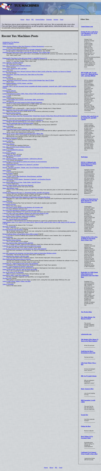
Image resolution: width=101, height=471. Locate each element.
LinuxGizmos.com (87, 26)
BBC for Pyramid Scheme (88, 376)
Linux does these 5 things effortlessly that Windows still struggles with (23, 207)
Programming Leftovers (9, 90)
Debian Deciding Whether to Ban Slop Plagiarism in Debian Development (23, 46)
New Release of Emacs (9, 204)
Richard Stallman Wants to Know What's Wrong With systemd (20, 234)
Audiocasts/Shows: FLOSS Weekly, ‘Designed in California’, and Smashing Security (27, 179)
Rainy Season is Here (87, 389)
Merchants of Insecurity (9, 226)
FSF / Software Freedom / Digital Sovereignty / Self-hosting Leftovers (22, 158)
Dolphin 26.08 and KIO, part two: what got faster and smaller (20, 269)
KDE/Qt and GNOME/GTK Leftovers (13, 150)
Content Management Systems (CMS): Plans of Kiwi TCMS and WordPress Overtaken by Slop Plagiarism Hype (35, 93)
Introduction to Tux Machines (11, 42)
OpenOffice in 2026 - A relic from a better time (16, 275)
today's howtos (7, 96)
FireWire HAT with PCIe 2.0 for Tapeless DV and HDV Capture (89, 118)
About (28, 19)
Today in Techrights (8, 126)
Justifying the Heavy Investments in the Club (88, 352)
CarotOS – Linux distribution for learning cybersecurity (18, 266)
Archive (56, 19)
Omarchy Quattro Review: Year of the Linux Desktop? (18, 185)
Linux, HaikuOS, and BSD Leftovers (13, 62)
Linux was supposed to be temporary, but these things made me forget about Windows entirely (29, 253)
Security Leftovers (8, 77)
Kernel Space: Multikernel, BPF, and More (15, 68)
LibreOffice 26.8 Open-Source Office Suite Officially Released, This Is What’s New (26, 52)
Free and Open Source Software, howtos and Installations (19, 216)
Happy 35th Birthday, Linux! (10, 188)
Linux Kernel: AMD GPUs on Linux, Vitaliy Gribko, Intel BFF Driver (22, 182)
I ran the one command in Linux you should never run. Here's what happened (24, 249)
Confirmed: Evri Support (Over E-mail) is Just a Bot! (89, 453)
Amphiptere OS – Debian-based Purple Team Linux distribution (20, 263)
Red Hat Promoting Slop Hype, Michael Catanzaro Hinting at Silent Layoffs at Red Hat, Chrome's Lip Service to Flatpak (37, 71)
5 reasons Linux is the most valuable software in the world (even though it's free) (25, 213)
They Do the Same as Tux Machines (13, 272)
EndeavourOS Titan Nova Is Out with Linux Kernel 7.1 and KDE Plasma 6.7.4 (25, 58)
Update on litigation (8, 43)
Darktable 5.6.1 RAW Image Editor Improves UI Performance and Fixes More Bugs (89, 275)
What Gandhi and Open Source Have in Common (17, 259)
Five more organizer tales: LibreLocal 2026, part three (18, 243)
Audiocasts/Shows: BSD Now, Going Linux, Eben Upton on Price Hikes (23, 74)
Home (22, 19)
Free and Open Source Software (12, 113)
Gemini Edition (40, 19)
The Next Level (7, 278)
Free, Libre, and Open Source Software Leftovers (17, 65)
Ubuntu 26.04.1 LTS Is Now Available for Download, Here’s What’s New (89, 238)
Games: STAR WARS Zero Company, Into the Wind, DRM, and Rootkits (23, 99)
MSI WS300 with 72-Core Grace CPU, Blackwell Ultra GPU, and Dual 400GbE (89, 74)
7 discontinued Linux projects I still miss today (16, 256)
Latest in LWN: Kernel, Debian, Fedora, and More (17, 281)
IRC (32, 19)
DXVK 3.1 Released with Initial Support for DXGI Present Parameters (88, 163)
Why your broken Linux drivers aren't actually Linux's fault (19, 110)
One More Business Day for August (13, 229)
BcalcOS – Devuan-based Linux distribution (15, 219)
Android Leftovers (8, 107)
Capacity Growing (8, 173)
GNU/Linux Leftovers (8, 144)
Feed (61, 19)
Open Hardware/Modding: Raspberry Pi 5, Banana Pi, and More (21, 164)
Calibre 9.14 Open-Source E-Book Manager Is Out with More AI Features (89, 200)
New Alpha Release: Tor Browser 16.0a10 (88, 317)
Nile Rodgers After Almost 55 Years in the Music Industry (89, 340)
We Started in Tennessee (10, 138)
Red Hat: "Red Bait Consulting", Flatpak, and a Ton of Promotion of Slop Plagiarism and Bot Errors (31, 167)
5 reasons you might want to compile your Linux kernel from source (22, 246)
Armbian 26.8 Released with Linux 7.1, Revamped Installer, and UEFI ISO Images (26, 192)
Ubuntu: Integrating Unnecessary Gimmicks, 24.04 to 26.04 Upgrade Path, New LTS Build (28, 80)
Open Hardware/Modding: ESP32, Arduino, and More (18, 83)
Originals (49, 19)
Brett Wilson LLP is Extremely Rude (87, 437)
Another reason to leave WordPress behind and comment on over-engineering (25, 161)
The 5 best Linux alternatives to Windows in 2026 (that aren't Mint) (21, 210)
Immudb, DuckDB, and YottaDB (12, 155)
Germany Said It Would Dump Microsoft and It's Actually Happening (22, 49)
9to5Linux (84, 157)
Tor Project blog (86, 312)
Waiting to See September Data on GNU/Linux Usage (18, 123)
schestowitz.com (86, 334)
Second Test (84, 415)
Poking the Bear (86, 426)
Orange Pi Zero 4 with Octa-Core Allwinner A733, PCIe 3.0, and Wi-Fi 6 (89, 33)
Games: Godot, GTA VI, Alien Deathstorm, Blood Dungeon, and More (22, 176)
